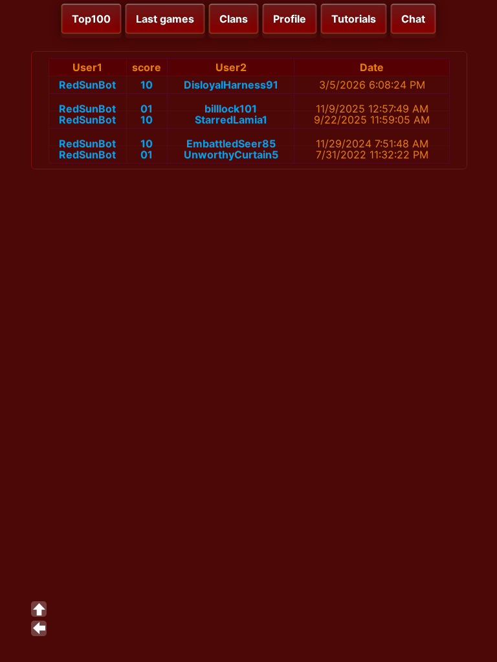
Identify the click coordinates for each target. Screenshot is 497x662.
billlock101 (230, 108)
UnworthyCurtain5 (231, 154)
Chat (413, 18)
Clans (233, 18)
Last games (165, 18)
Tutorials (353, 18)
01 (146, 108)
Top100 (91, 18)
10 (146, 84)
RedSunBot (87, 84)
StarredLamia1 (231, 119)
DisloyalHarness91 (231, 84)
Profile (289, 18)
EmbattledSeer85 (231, 143)
